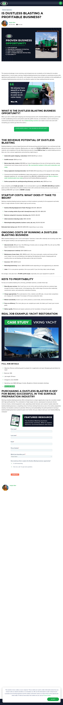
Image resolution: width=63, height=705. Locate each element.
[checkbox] (31, 465)
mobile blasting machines (31, 121)
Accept (53, 699)
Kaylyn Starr (12, 22)
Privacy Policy (47, 695)
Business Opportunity (7, 9)
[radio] (31, 463)
